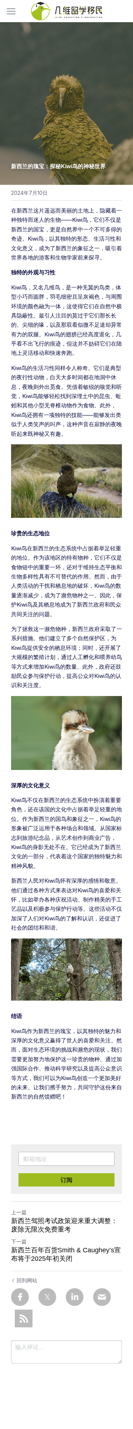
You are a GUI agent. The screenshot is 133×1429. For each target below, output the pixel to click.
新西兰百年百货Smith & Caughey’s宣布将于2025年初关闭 (66, 1254)
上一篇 (19, 1212)
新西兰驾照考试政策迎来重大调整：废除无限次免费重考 (64, 1225)
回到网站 (27, 1280)
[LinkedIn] (74, 1297)
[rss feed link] (24, 1318)
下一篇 (19, 1241)
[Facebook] (20, 1297)
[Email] (102, 1297)
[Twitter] (47, 1297)
